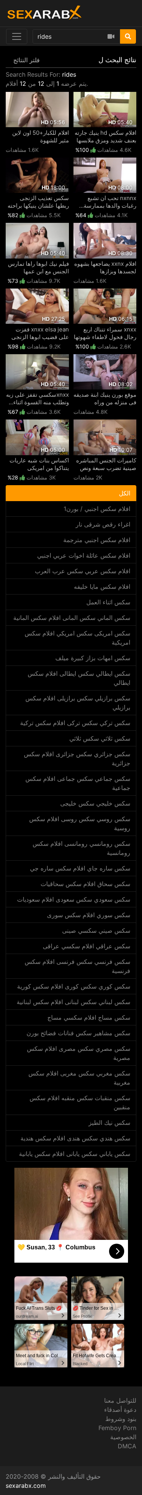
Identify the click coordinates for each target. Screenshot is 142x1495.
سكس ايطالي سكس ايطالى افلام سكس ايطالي (79, 678)
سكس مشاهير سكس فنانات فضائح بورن (78, 1033)
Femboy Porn (117, 1428)
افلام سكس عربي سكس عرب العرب (82, 571)
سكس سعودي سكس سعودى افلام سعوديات (73, 899)
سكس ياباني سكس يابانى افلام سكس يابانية (74, 1154)
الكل (124, 493)
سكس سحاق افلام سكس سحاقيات (85, 884)
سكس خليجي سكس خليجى (95, 803)
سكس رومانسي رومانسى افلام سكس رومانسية (81, 848)
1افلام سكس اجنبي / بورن (97, 509)
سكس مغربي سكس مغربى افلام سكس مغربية (79, 1077)
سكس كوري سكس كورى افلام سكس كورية (73, 986)
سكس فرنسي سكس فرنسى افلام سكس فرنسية (77, 966)
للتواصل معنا (120, 1400)
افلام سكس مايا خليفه (102, 586)
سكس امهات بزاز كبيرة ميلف (92, 658)
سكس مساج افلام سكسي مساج (88, 1017)
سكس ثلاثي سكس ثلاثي (99, 738)
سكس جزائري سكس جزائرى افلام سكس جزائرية (77, 758)
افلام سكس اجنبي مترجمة (96, 540)
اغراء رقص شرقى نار (103, 524)
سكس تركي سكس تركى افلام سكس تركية (75, 723)
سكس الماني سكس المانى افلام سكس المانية (71, 617)
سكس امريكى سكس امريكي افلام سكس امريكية (77, 637)
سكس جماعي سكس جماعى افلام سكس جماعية (77, 783)
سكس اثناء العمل (108, 602)
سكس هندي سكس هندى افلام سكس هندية (75, 1138)
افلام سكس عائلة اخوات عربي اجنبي (83, 555)
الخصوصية (123, 1437)
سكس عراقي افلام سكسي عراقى (86, 946)
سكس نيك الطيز (109, 1122)
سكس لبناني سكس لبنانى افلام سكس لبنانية (73, 1002)
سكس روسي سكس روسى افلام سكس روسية (79, 823)
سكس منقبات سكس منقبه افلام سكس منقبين (80, 1102)
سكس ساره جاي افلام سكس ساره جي (80, 868)
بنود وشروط (120, 1418)
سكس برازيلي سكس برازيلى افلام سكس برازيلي (77, 702)
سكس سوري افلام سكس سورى (88, 915)
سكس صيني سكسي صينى (96, 930)
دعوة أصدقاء (120, 1409)
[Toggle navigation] (16, 36)
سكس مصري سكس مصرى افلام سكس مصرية (78, 1053)
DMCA (127, 1446)
